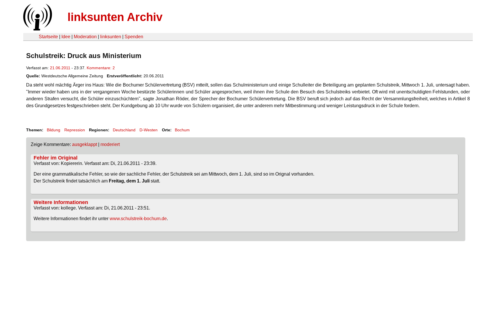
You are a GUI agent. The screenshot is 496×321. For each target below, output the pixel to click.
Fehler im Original (56, 158)
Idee (65, 36)
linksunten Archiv (114, 17)
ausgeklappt (84, 144)
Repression (74, 130)
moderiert (110, 144)
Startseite (48, 36)
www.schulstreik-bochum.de (137, 218)
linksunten (110, 36)
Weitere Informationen (61, 202)
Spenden (134, 36)
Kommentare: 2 (101, 68)
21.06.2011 (60, 68)
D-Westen (149, 130)
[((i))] (37, 28)
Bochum (182, 130)
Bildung (53, 130)
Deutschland (124, 130)
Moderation (85, 36)
